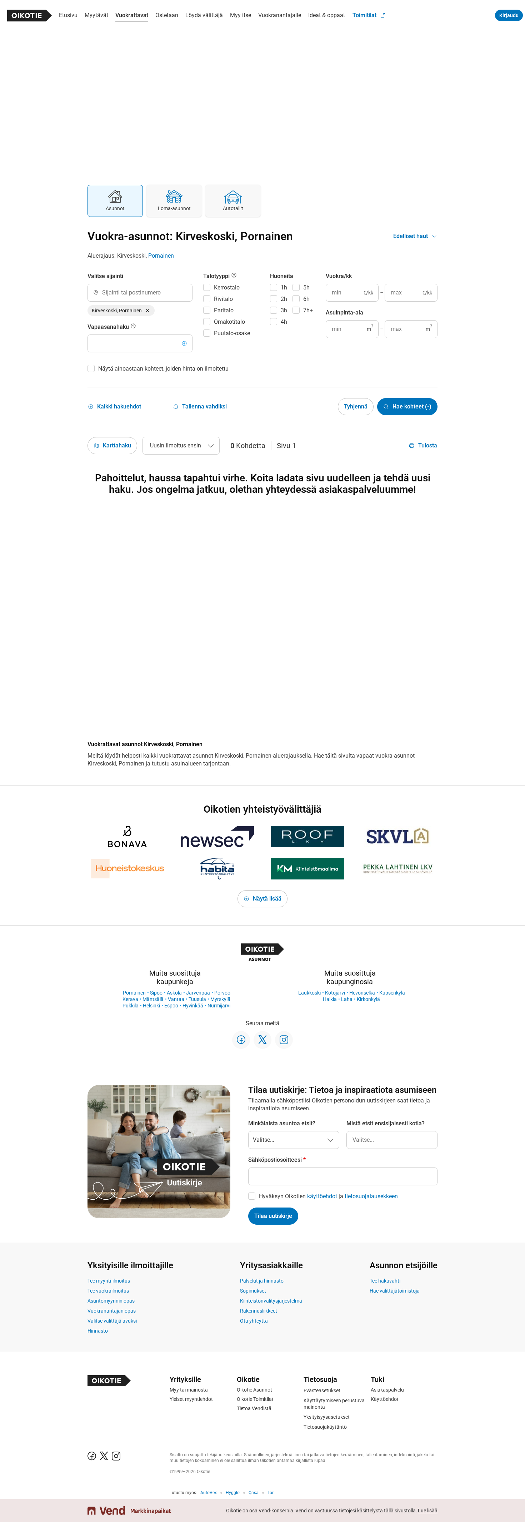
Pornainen (161, 255)
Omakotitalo (229, 321)
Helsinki (151, 1005)
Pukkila (130, 1005)
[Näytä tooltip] (133, 327)
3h (284, 310)
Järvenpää (198, 993)
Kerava (130, 999)
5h (306, 287)
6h (306, 299)
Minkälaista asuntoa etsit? (281, 1123)
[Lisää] (184, 343)
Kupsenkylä (392, 993)
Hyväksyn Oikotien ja (328, 1196)
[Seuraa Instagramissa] (284, 1040)
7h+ (308, 310)
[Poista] (147, 310)
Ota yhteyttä (254, 1321)
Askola (174, 993)
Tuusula (197, 999)
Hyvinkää (192, 1005)
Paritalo (224, 310)
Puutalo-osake (232, 333)
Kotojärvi (335, 993)
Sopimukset (253, 1291)
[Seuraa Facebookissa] (241, 1040)
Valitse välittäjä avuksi (112, 1321)
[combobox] (140, 293)
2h (284, 299)
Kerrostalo (227, 287)
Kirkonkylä (368, 999)
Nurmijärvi (219, 1005)
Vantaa (176, 999)
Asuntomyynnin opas (111, 1301)
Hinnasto (98, 1331)
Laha (346, 999)
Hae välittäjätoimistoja (395, 1291)
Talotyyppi (217, 276)
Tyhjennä (356, 406)
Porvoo (222, 993)
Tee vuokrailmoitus (108, 1291)
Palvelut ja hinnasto (262, 1281)
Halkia (330, 999)
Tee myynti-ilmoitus (109, 1281)
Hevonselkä (362, 993)
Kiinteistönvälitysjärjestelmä (271, 1301)
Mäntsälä (153, 999)
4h (284, 321)
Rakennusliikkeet (258, 1311)
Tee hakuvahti (385, 1281)
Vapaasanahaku (109, 326)
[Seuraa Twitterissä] (262, 1040)
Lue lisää (428, 1510)
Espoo (171, 1005)
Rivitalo (223, 299)
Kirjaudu (509, 15)
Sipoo (156, 993)
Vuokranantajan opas (112, 1311)
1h (284, 287)
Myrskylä (220, 999)
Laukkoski (309, 993)
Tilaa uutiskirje (273, 1216)
